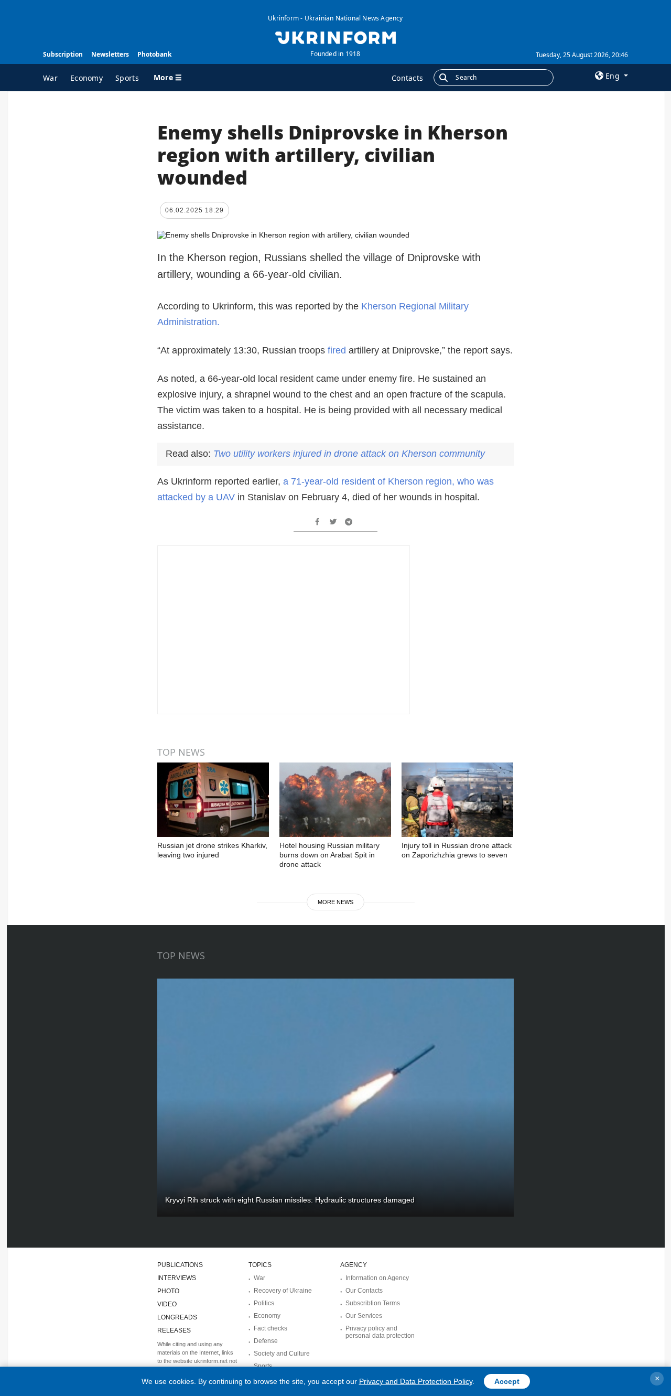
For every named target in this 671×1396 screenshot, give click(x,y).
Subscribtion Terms (372, 1303)
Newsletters (110, 54)
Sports (127, 78)
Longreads (177, 1317)
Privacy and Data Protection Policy (415, 1381)
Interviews (176, 1278)
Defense (266, 1341)
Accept (507, 1381)
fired (337, 350)
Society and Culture (282, 1353)
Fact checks (270, 1328)
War (50, 78)
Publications (180, 1265)
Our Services (363, 1315)
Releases (174, 1330)
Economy (86, 78)
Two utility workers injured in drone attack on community (349, 453)
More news (335, 902)
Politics (264, 1303)
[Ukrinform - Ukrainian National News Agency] (335, 36)
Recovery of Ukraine (283, 1290)
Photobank (154, 54)
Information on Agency (377, 1278)
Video (167, 1304)
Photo (168, 1291)
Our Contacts (364, 1290)
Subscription (63, 54)
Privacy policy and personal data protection (380, 1332)
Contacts (407, 78)
